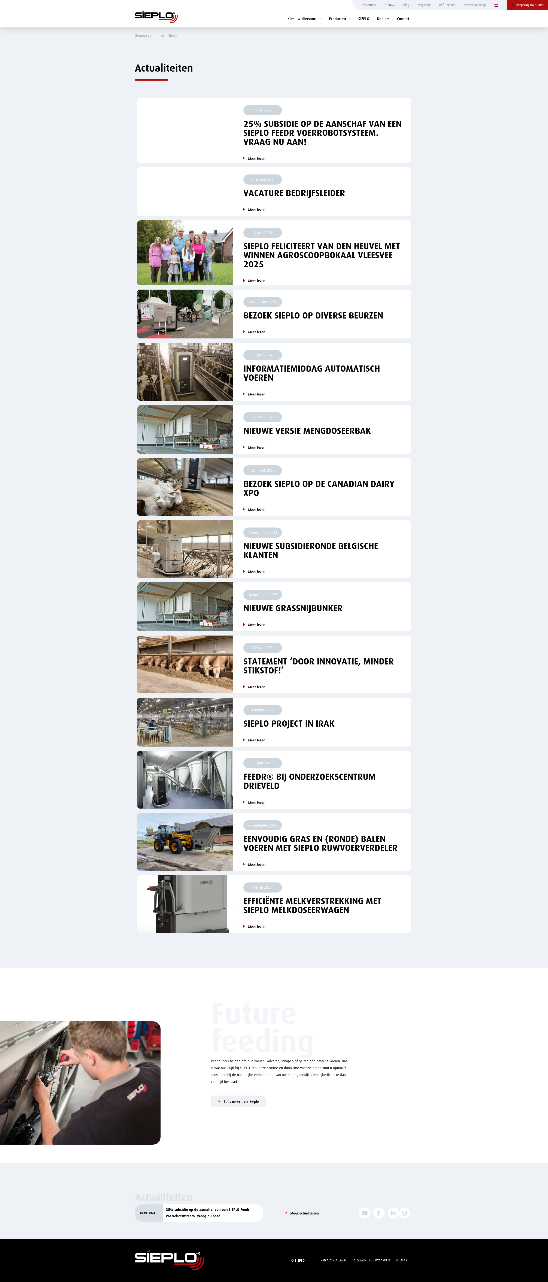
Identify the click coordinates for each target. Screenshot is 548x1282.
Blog (406, 5)
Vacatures (369, 5)
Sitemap (401, 1260)
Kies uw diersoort (302, 19)
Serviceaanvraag (475, 5)
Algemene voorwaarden (372, 1260)
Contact (403, 19)
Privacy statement (334, 1260)
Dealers (383, 19)
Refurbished (447, 5)
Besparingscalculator (530, 5)
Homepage (143, 35)
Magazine (424, 5)
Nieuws (389, 5)
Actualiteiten (170, 36)
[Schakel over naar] (498, 5)
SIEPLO (363, 19)
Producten (337, 19)
